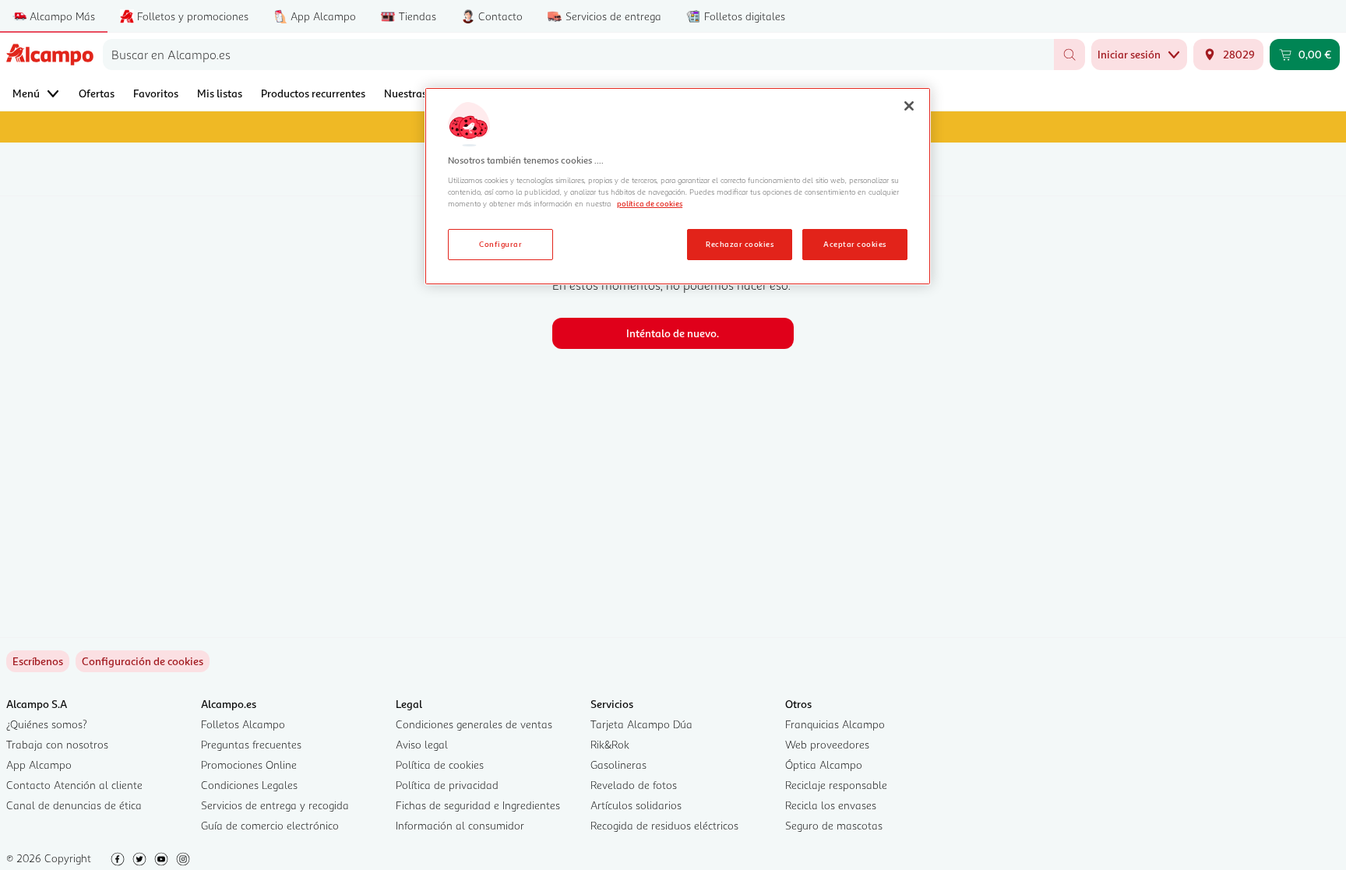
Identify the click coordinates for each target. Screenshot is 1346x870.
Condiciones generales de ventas (474, 724)
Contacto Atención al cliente (74, 784)
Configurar (500, 243)
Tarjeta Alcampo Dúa (641, 724)
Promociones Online (249, 764)
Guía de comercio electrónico (270, 825)
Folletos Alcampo (243, 724)
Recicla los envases (830, 805)
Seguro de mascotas (834, 825)
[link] (143, 661)
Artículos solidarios (636, 805)
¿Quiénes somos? (46, 724)
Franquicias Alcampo (835, 724)
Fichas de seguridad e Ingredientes (478, 805)
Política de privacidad (447, 784)
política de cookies (649, 203)
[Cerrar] (909, 106)
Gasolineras (618, 764)
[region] (678, 186)
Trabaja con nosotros (57, 744)
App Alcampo (39, 764)
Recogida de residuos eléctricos (664, 825)
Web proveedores (827, 744)
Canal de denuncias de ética (74, 805)
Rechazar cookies (739, 243)
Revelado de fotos (633, 784)
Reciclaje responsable (836, 784)
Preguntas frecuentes (251, 744)
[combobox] (578, 54)
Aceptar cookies (854, 243)
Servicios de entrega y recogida (275, 805)
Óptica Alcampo (823, 764)
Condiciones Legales (249, 784)
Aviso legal (422, 744)
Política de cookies (440, 764)
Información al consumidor (460, 825)
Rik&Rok (609, 744)
